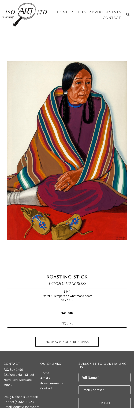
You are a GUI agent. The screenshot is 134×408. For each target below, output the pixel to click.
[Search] (128, 14)
